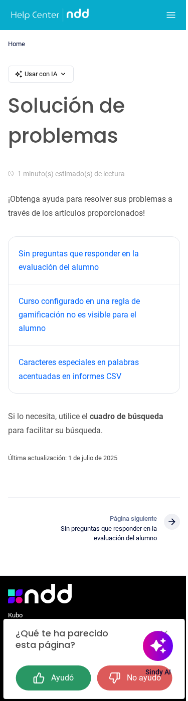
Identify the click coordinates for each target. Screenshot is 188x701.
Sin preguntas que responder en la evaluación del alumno (79, 260)
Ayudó (62, 677)
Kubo (15, 615)
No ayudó (144, 677)
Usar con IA (41, 74)
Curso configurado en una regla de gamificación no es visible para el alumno (79, 314)
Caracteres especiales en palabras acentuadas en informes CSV (79, 369)
